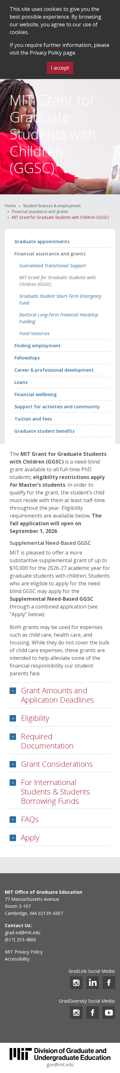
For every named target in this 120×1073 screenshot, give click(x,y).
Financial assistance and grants (40, 211)
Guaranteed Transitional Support (52, 265)
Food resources (34, 333)
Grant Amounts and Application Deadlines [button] (57, 695)
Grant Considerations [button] (57, 763)
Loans (21, 382)
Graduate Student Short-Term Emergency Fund (60, 299)
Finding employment (37, 345)
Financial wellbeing (35, 394)
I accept (60, 67)
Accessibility (17, 959)
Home (10, 205)
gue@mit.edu (60, 1064)
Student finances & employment (52, 205)
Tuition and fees (33, 419)
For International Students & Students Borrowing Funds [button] (55, 791)
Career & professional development (54, 370)
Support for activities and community (57, 406)
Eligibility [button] (35, 718)
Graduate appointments (41, 241)
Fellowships (27, 358)
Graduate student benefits (44, 431)
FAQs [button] (30, 819)
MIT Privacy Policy (24, 952)
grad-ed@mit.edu (22, 932)
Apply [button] (30, 837)
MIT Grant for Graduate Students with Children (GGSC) (57, 280)
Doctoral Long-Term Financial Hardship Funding (58, 318)
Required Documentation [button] (47, 741)
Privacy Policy (46, 52)
